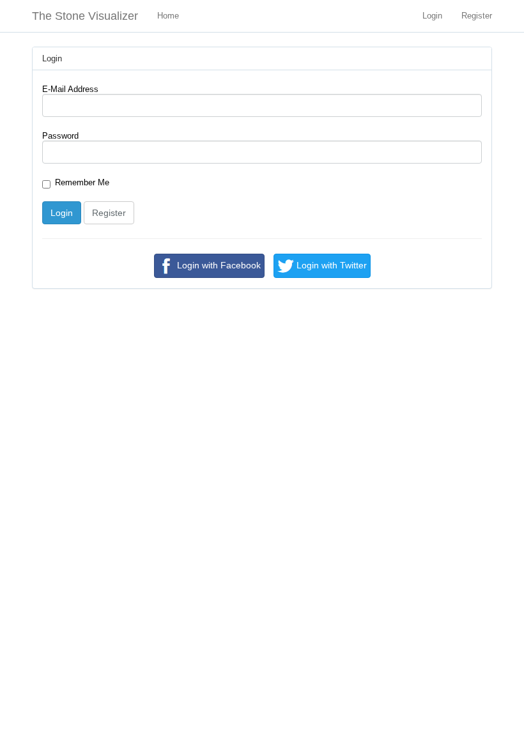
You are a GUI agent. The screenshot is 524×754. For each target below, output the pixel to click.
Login (432, 15)
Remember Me (82, 182)
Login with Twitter (330, 265)
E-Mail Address (70, 89)
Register (476, 15)
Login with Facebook (217, 265)
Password (60, 136)
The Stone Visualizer (85, 16)
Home (168, 15)
